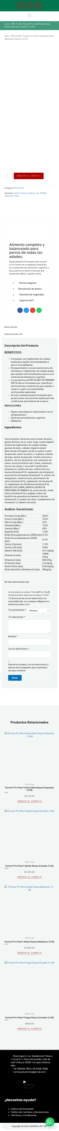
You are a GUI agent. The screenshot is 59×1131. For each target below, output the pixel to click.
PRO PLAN (16, 24)
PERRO (43, 193)
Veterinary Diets (12, 196)
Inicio (7, 24)
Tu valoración (16, 616)
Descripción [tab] (10, 327)
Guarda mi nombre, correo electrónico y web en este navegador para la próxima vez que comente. (28, 667)
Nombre (13, 636)
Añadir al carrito (29, 176)
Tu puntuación (17, 609)
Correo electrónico (18, 649)
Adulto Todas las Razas (24, 193)
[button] (29, 15)
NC (37, 193)
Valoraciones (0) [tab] (13, 334)
